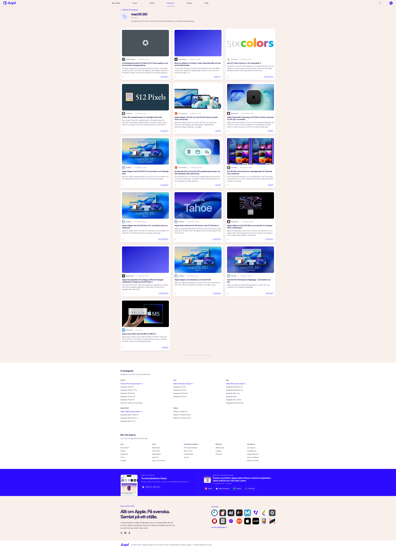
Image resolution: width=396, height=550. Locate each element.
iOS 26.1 (218, 131)
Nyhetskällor (156, 454)
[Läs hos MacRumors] (228, 131)
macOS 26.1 (164, 77)
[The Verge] (255, 513)
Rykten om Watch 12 (180, 412)
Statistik (123, 460)
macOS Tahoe (268, 77)
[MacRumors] (222, 513)
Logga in (219, 451)
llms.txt (186, 457)
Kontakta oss (251, 451)
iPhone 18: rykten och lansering (131, 403)
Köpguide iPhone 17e (127, 396)
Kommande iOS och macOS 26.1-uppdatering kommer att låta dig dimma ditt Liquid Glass (197, 172)
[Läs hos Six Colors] (228, 77)
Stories (189, 3)
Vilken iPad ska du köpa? (183, 384)
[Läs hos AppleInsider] (175, 77)
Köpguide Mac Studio (233, 400)
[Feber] (239, 513)
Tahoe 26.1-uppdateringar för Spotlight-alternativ (142, 117)
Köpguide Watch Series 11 (129, 415)
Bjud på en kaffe (253, 460)
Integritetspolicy (253, 454)
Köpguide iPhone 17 (127, 387)
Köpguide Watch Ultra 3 (128, 418)
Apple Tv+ (217, 77)
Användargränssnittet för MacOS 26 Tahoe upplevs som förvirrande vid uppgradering (145, 64)
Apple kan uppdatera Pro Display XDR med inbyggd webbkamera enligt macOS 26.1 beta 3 (142, 281)
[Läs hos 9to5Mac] (123, 185)
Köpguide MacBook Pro (234, 390)
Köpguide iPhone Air (127, 393)
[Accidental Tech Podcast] (255, 521)
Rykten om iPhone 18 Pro (182, 418)
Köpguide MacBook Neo (234, 403)
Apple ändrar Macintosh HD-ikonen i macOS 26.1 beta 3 (196, 225)
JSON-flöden (188, 454)
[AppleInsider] (231, 513)
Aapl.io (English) (253, 457)
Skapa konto (220, 448)
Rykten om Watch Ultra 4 (182, 415)
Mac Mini (165, 347)
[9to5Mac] (214, 513)
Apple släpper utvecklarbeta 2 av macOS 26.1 (192, 280)
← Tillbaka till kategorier (129, 10)
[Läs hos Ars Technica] (175, 131)
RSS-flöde (156, 451)
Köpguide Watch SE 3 (128, 421)
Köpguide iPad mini (180, 396)
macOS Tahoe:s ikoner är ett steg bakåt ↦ (244, 63)
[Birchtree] (231, 521)
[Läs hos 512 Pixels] (123, 131)
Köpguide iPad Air (179, 387)
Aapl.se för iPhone (158, 460)
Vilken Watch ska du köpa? (131, 412)
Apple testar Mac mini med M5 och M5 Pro (139, 334)
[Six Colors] (264, 513)
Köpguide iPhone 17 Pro (128, 390)
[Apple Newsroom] (247, 521)
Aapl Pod (155, 457)
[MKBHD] (272, 521)
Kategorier (170, 3)
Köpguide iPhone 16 (127, 400)
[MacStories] (214, 521)
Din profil (219, 454)
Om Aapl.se (251, 448)
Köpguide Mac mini (233, 393)
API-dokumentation (190, 448)
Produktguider (127, 371)
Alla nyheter (116, 3)
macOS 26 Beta (163, 239)
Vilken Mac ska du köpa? (236, 384)
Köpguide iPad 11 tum (180, 393)
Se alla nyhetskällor (219, 527)
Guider (152, 3)
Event (135, 3)
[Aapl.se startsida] (124, 544)
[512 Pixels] (222, 521)
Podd (206, 3)
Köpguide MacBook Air (234, 387)
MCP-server (188, 451)
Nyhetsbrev (156, 448)
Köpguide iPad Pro (179, 390)
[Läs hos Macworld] (123, 347)
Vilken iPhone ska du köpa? (131, 384)
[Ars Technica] (239, 521)
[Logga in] (391, 3)
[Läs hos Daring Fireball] (123, 77)
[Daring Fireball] (272, 513)
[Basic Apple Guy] (264, 521)
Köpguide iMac (231, 396)
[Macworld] (247, 513)
